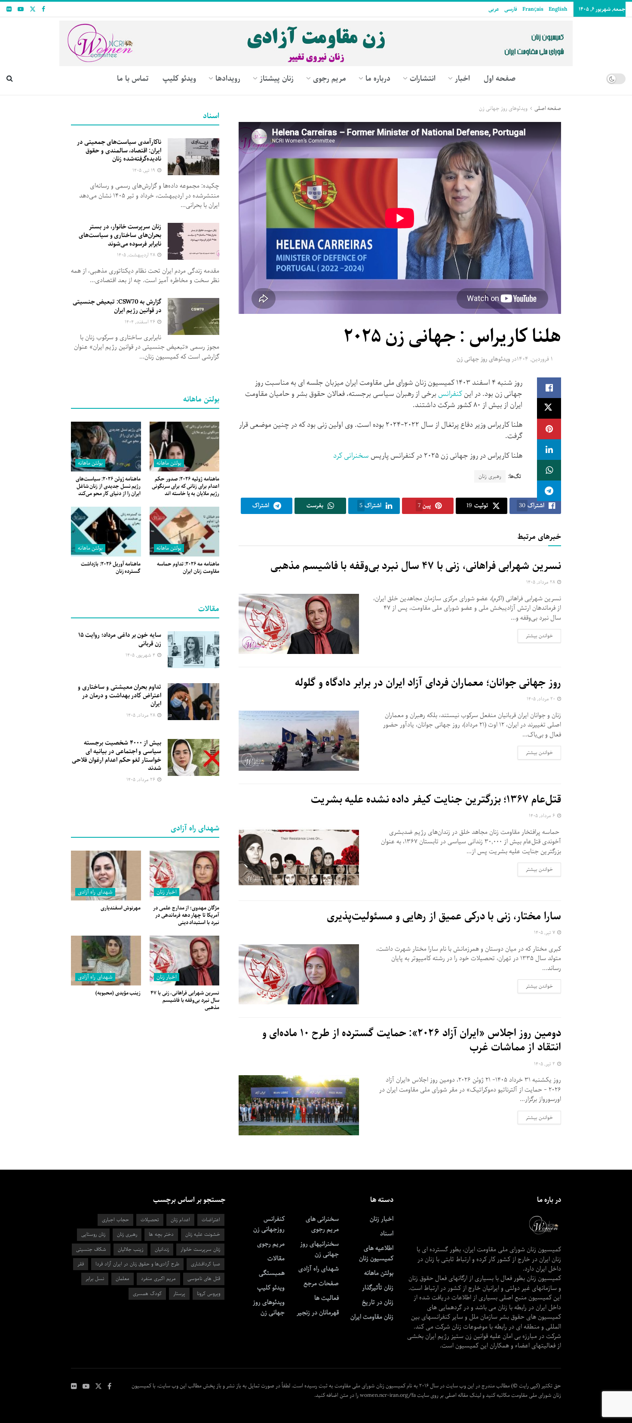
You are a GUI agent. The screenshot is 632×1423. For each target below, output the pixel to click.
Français (532, 9)
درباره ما (377, 78)
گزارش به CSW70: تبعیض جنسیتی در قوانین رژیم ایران (117, 306)
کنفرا (455, 394)
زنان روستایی (93, 1234)
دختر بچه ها (161, 1234)
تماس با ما (133, 78)
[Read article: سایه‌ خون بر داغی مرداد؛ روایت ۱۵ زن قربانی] (193, 649)
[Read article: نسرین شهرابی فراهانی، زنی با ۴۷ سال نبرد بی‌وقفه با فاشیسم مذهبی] (299, 624)
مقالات (276, 1258)
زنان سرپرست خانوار (200, 1249)
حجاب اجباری (115, 1220)
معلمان (122, 1278)
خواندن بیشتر (535, 635)
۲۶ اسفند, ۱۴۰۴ (140, 322)
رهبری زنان (490, 476)
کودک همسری (147, 1293)
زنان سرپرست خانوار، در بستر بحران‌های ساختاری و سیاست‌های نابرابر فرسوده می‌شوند (120, 235)
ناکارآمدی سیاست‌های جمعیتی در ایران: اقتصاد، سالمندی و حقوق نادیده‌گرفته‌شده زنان (119, 150)
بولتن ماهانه (168, 463)
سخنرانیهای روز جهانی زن (319, 1249)
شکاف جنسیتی (91, 1249)
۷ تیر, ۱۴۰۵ (545, 932)
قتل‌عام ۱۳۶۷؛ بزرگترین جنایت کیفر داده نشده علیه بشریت (436, 800)
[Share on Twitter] (549, 408)
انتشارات (423, 78)
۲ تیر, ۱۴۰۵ (545, 1064)
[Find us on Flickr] (9, 9)
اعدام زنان (180, 1220)
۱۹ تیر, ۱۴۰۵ (144, 170)
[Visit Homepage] (316, 40)
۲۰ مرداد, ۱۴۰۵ (541, 699)
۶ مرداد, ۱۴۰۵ (542, 816)
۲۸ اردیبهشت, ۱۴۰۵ (136, 255)
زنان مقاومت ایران (371, 1317)
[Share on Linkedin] (549, 449)
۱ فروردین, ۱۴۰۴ (535, 359)
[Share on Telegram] (549, 490)
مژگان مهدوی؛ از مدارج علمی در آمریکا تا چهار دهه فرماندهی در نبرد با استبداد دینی (186, 915)
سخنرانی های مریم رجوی (322, 1224)
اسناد (386, 1233)
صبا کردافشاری (205, 1264)
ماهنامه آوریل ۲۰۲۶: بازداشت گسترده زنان (111, 567)
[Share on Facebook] (549, 387)
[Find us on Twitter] (33, 9)
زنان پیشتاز (277, 78)
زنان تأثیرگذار (377, 1288)
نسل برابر (95, 1278)
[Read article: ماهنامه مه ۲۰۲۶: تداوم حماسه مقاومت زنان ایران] (185, 531)
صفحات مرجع (321, 1283)
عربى (493, 9)
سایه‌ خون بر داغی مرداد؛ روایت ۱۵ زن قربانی (119, 639)
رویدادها (227, 78)
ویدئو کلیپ (179, 78)
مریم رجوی (271, 1244)
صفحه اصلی (547, 108)
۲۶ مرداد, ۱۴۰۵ (141, 779)
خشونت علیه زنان (202, 1234)
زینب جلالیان (130, 1249)
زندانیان (162, 1249)
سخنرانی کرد (350, 456)
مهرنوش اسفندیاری (121, 907)
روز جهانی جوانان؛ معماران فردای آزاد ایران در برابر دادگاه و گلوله (428, 683)
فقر (80, 1264)
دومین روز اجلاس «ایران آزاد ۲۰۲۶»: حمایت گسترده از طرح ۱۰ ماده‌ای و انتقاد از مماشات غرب (411, 1040)
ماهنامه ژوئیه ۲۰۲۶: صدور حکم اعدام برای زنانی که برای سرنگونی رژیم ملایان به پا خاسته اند (185, 486)
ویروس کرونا (208, 1293)
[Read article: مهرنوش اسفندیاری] (106, 875)
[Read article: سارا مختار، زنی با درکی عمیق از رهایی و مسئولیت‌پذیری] (299, 974)
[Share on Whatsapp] (549, 470)
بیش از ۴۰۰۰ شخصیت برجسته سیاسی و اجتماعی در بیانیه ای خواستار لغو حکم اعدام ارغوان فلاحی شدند (116, 755)
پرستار (179, 1293)
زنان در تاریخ (377, 1302)
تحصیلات (150, 1220)
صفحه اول (499, 78)
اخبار (462, 78)
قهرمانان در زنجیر (318, 1312)
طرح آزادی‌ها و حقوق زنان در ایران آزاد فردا (137, 1264)
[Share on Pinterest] (549, 429)
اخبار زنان (166, 892)
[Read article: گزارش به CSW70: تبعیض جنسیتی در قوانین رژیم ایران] (193, 316)
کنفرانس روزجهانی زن (269, 1224)
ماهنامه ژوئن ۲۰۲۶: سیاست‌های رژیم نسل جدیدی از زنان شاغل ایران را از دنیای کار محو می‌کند (108, 486)
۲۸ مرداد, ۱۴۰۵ (541, 582)
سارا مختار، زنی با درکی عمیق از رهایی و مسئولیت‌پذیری (444, 916)
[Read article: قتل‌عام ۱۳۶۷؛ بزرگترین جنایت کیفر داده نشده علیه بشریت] (299, 857)
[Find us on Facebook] (43, 9)
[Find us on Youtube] (21, 9)
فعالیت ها (326, 1298)
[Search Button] (9, 79)
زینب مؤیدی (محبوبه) (118, 992)
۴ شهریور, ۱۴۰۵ (141, 655)
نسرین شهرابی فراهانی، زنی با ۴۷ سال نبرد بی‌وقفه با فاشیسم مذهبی (415, 566)
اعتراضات (211, 1220)
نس (443, 394)
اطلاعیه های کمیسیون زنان (376, 1253)
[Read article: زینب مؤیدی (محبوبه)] (106, 960)
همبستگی (272, 1273)
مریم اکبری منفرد (158, 1278)
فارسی (510, 9)
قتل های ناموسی (203, 1278)
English (558, 9)
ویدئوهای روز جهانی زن (503, 108)
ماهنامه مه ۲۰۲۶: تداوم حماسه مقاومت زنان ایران (188, 567)
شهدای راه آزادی (95, 892)
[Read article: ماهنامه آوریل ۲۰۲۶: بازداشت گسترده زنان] (106, 531)
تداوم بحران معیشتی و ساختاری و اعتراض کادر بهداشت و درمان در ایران (119, 695)
